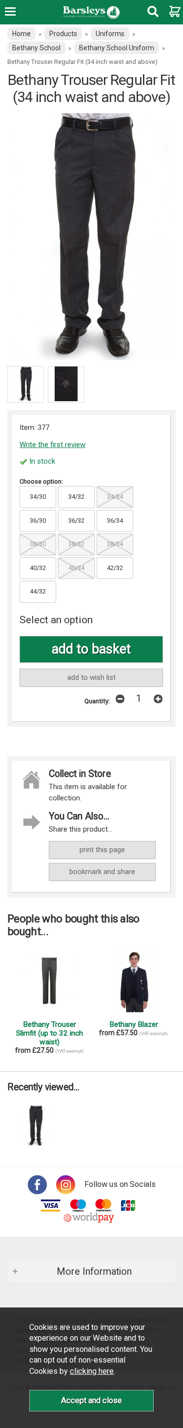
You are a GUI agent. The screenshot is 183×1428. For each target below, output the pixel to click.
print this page (102, 849)
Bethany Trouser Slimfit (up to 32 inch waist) (49, 1033)
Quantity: (97, 701)
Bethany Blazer (133, 1024)
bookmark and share (102, 871)
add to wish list (91, 677)
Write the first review (52, 444)
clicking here (92, 1371)
